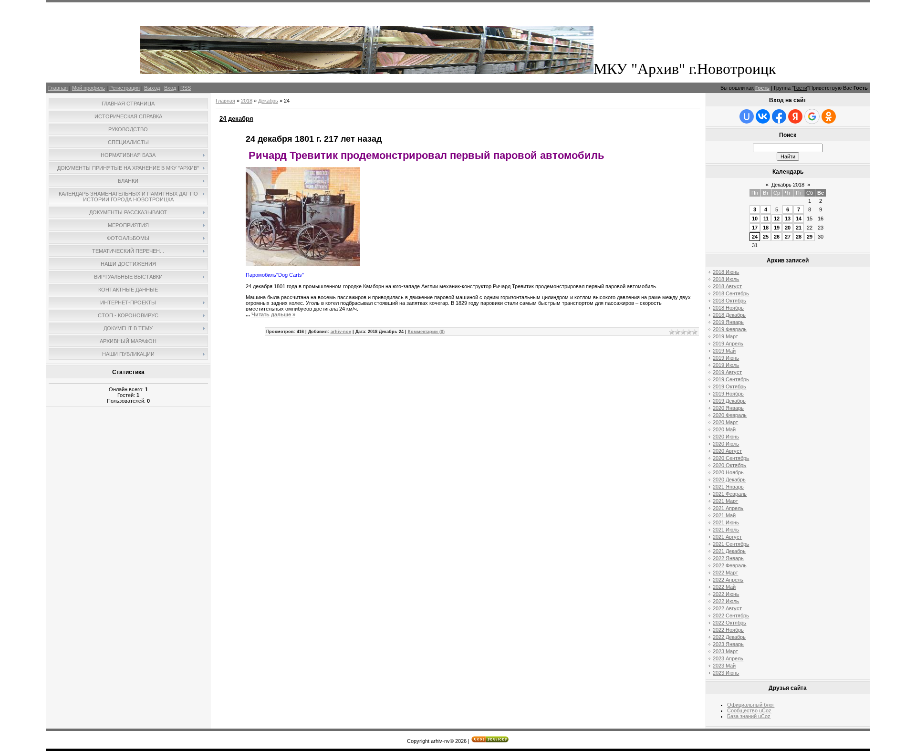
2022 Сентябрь (731, 615)
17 (755, 227)
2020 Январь (728, 408)
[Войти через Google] (812, 116)
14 (799, 218)
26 (777, 237)
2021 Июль (726, 529)
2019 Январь (728, 322)
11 (766, 218)
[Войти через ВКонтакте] (763, 116)
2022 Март (725, 572)
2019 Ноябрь (728, 393)
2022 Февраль (730, 565)
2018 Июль (726, 279)
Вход (170, 88)
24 (755, 237)
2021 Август (727, 537)
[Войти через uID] (746, 116)
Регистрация (124, 88)
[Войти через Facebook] (779, 116)
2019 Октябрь (729, 386)
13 (788, 218)
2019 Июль (726, 365)
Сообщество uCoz (749, 710)
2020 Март (725, 422)
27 (788, 237)
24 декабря (236, 118)
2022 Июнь (726, 594)
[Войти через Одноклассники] (829, 116)
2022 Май (724, 587)
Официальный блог (750, 705)
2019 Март (725, 336)
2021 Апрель (728, 508)
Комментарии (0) (426, 331)
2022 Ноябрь (728, 630)
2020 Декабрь (729, 479)
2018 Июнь (726, 272)
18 (766, 227)
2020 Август (727, 451)
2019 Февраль (730, 329)
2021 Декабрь (729, 551)
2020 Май (724, 429)
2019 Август (727, 372)
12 (777, 218)
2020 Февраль (730, 415)
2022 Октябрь (729, 623)
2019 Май (724, 351)
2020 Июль (726, 444)
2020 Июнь (726, 436)
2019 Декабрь (729, 401)
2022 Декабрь (729, 637)
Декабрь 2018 (787, 185)
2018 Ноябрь (728, 308)
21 (799, 227)
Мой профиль (88, 88)
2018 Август (727, 286)
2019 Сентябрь (731, 379)
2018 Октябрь (729, 300)
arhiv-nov (341, 331)
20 (788, 227)
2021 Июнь (726, 522)
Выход (152, 88)
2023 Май (724, 665)
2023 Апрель (728, 658)
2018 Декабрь (729, 315)
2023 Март (725, 651)
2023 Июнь (726, 673)
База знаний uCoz (748, 716)
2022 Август (727, 608)
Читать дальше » (273, 314)
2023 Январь (728, 644)
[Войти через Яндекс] (795, 116)
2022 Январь (728, 558)
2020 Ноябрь (728, 472)
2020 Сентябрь (731, 458)
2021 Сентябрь (731, 544)
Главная (58, 88)
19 (777, 227)
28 (799, 237)
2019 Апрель (728, 343)
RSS (185, 88)
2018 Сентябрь (731, 293)
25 (766, 237)
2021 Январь (728, 487)
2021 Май (724, 515)
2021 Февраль (730, 494)
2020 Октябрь (729, 465)
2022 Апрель (728, 580)
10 (755, 218)
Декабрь (268, 101)
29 (809, 237)
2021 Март (725, 501)
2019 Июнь (726, 358)
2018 (246, 101)
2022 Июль (726, 601)
